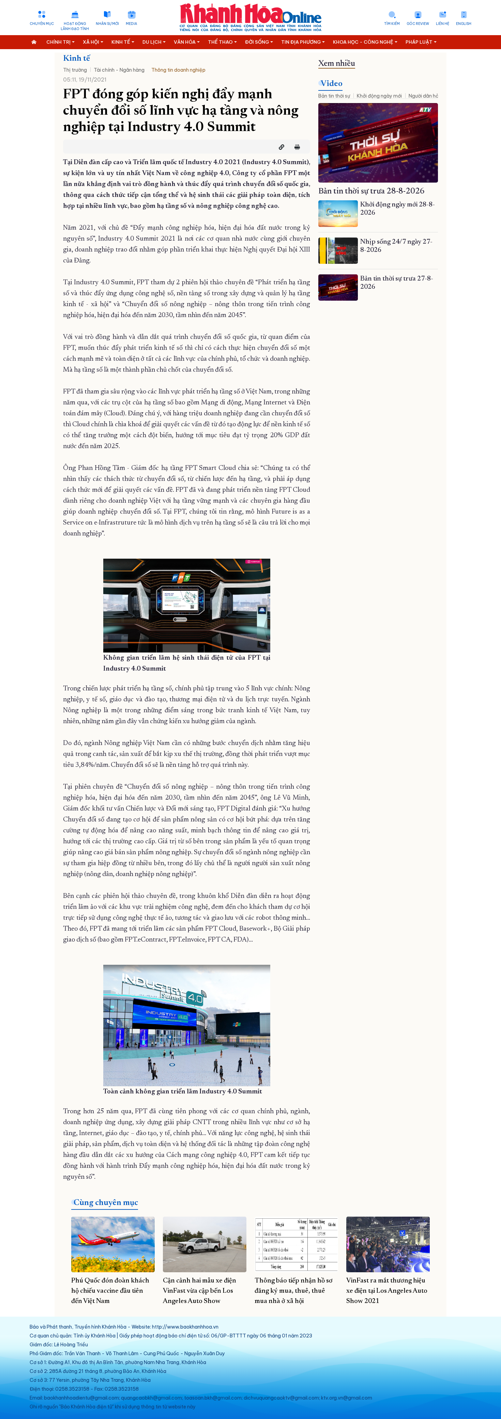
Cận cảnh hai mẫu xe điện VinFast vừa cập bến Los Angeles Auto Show (199, 1291)
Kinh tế (76, 59)
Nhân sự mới (107, 24)
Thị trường (75, 70)
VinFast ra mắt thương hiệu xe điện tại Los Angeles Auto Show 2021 (386, 1291)
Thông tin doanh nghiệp (178, 70)
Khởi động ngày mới (379, 96)
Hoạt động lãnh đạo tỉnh (75, 26)
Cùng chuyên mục (106, 1203)
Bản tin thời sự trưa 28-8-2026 (371, 191)
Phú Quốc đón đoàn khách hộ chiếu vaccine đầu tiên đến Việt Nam (110, 1291)
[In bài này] (295, 147)
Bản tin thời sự (334, 96)
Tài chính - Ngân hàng (119, 70)
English (463, 24)
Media (131, 24)
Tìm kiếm (392, 24)
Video (332, 84)
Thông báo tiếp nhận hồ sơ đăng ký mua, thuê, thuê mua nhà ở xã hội (294, 1291)
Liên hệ (442, 24)
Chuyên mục (42, 24)
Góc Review (418, 24)
